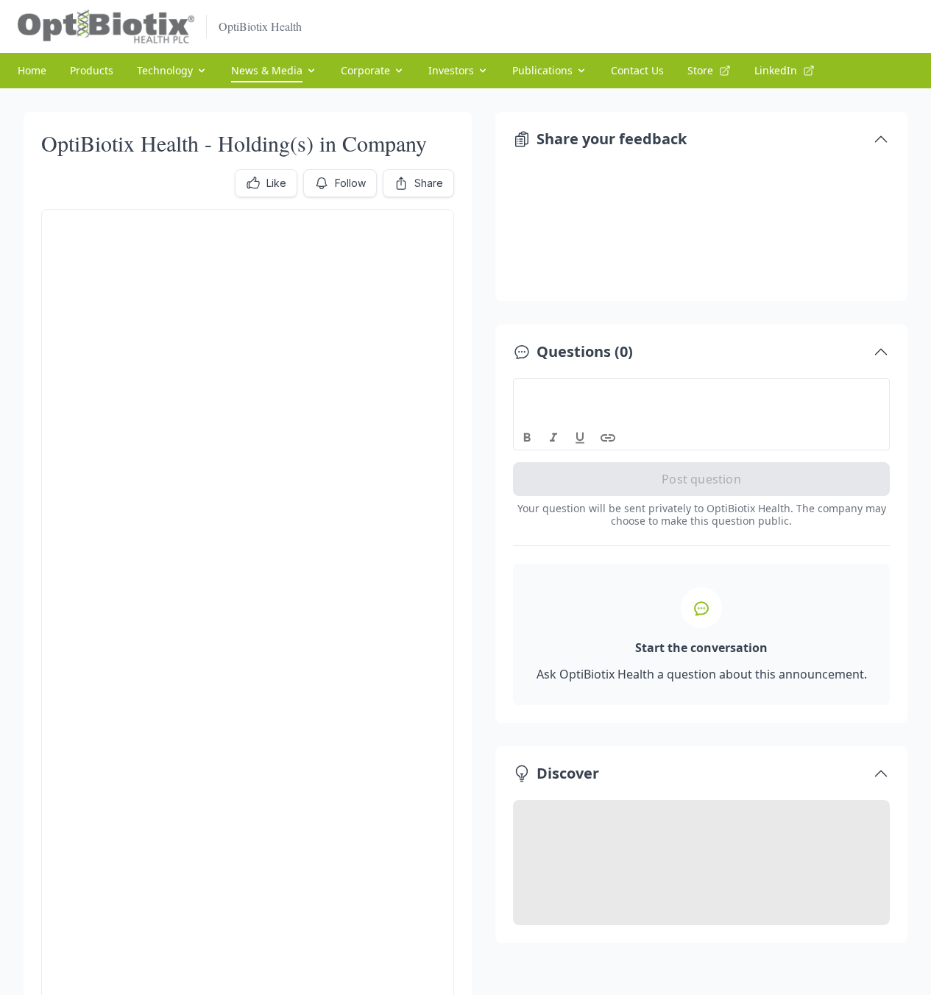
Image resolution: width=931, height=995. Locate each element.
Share (428, 183)
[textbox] (701, 392)
